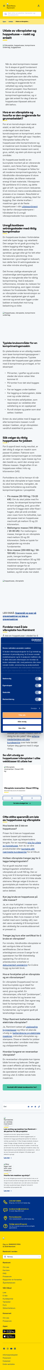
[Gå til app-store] (9, 1336)
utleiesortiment (30, 206)
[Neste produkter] (31, 798)
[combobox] (22, 14)
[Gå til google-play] (9, 1331)
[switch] (38, 685)
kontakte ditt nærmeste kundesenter (19, 850)
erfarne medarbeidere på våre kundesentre (23, 739)
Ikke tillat (22, 728)
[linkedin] (35, 1107)
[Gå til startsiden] (11, 5)
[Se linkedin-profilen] (15, 1348)
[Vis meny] (4, 6)
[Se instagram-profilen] (7, 1348)
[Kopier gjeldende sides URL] (39, 1106)
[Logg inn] (38, 6)
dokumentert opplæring (15, 965)
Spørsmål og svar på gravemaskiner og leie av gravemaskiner (19, 616)
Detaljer (34, 708)
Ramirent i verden (10, 1252)
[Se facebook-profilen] (4, 1348)
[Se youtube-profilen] (11, 1348)
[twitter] (32, 1107)
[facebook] (29, 1107)
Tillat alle (22, 715)
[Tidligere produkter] (12, 798)
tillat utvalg (22, 722)
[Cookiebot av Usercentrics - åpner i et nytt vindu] (31, 640)
